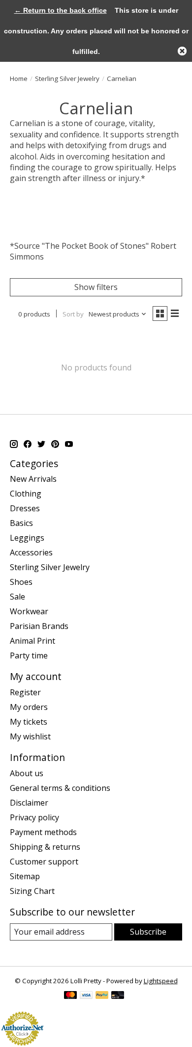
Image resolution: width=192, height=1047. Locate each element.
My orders (29, 707)
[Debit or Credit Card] (117, 996)
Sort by (73, 314)
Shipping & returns (45, 846)
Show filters (96, 287)
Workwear (29, 611)
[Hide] (182, 51)
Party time (29, 655)
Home (19, 78)
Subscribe (148, 931)
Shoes (21, 581)
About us (26, 773)
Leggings (27, 537)
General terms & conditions (60, 788)
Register (25, 692)
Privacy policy (34, 817)
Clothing (25, 493)
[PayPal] (102, 996)
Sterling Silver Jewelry (67, 78)
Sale (17, 596)
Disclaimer (29, 802)
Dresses (25, 508)
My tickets (28, 721)
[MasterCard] (70, 996)
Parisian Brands (39, 626)
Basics (21, 523)
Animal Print (32, 640)
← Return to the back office (60, 10)
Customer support (44, 861)
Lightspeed (161, 980)
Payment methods (43, 832)
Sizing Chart (32, 891)
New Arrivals (33, 478)
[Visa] (86, 996)
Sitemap (25, 876)
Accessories (31, 552)
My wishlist (30, 736)
